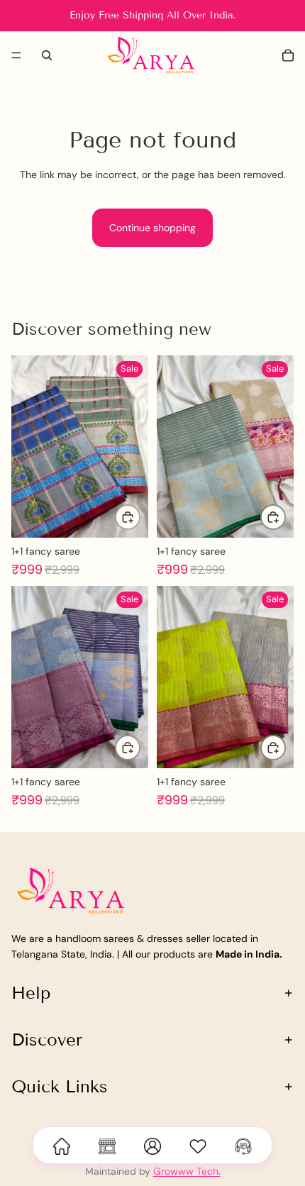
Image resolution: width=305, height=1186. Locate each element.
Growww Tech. (187, 1171)
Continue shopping (152, 227)
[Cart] (288, 55)
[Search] (46, 55)
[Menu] (16, 55)
